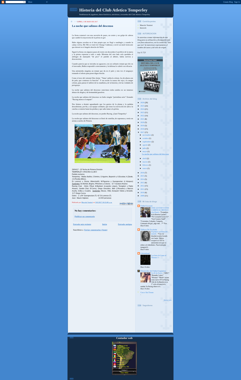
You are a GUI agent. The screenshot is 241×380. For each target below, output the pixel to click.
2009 (142, 196)
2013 (142, 183)
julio (145, 148)
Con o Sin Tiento (147, 292)
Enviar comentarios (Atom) (95, 230)
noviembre (147, 135)
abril (145, 158)
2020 (142, 122)
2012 (142, 186)
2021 (142, 119)
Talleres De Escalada (148, 230)
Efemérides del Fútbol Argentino (153, 271)
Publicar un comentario (85, 216)
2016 (142, 173)
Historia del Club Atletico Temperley (113, 10)
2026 (142, 103)
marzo (145, 162)
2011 (142, 189)
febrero (146, 165)
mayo (145, 151)
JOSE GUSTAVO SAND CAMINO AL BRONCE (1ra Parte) (160, 210)
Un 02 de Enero (157, 273)
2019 (142, 126)
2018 (142, 129)
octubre (146, 138)
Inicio (104, 224)
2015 (142, 176)
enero (145, 168)
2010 (142, 193)
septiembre (147, 142)
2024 (142, 109)
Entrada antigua (125, 224)
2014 (142, 179)
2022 (142, 116)
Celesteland (145, 253)
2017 (142, 132)
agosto (145, 145)
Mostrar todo (168, 300)
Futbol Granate (146, 206)
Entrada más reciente (82, 224)
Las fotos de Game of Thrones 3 (158, 256)
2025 (142, 106)
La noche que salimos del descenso (155, 154)
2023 (142, 112)
